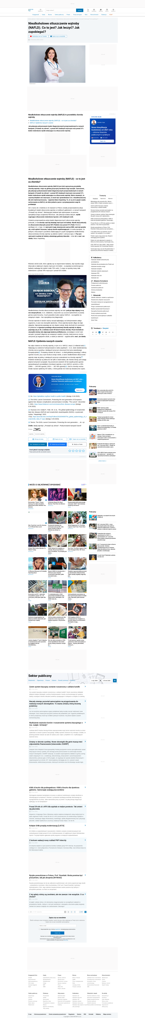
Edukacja (103, 14)
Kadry (43, 14)
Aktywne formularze (101, 281)
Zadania (48, 19)
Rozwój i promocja (63, 659)
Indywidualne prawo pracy (49, 956)
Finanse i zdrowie (76, 965)
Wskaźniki (97, 295)
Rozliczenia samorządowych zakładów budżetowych (101, 317)
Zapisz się (79, 369)
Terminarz (97, 328)
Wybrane (110, 198)
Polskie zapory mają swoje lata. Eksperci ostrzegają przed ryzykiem (102, 236)
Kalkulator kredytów (96, 268)
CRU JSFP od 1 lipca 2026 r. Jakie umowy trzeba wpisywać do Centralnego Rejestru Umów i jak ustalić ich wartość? (102, 245)
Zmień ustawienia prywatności (57, 993)
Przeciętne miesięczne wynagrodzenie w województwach (102, 303)
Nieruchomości (94, 14)
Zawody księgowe (32, 963)
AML (88, 965)
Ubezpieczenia (46, 960)
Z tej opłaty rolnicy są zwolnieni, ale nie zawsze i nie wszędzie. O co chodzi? (101, 232)
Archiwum (104, 976)
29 (109, 332)
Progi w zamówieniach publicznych (100, 306)
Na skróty (104, 972)
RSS (85, 993)
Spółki (73, 958)
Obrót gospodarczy (32, 960)
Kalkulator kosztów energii (98, 266)
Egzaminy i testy (47, 980)
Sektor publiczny (59, 14)
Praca (59, 963)
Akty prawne (61, 972)
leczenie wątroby (39, 413)
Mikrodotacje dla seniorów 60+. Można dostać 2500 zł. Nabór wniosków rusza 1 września (101, 202)
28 (106, 332)
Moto (86, 14)
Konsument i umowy (62, 960)
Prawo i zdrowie (61, 967)
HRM (44, 965)
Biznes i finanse (76, 956)
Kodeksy (60, 983)
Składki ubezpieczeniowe (93, 978)
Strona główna (31, 19)
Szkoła (44, 976)
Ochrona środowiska (96, 290)
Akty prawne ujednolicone (64, 981)
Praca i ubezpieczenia (77, 960)
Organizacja (40, 659)
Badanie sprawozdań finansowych (100, 308)
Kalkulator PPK (95, 273)
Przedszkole (46, 974)
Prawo (68, 14)
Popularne (95, 198)
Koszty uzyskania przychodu (98, 313)
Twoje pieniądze (77, 14)
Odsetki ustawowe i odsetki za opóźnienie (102, 297)
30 (112, 332)
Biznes (50, 14)
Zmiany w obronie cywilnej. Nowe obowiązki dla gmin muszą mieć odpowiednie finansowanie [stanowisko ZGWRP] (102, 215)
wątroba (31, 413)
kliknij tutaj (66, 918)
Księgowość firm (32, 954)
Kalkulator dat (95, 277)
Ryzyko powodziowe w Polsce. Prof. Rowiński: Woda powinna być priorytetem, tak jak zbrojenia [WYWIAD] (102, 228)
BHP (44, 963)
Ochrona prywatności (40, 993)
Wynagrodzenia (47, 958)
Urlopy (44, 962)
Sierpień (106, 328)
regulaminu (57, 908)
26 (99, 332)
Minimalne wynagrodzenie (93, 976)
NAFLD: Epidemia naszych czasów (41, 123)
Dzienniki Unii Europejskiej (64, 980)
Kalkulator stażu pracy (77, 981)
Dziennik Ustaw (61, 974)
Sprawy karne (61, 958)
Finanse (47, 659)
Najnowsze (103, 198)
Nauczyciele (46, 978)
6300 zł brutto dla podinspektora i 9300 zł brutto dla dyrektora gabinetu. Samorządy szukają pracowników (102, 219)
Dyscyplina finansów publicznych (100, 311)
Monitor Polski (61, 976)
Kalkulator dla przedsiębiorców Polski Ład (102, 264)
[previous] (65, 891)
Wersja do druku (39, 418)
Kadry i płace (31, 981)
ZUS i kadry (31, 962)
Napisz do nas (59, 418)
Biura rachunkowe (92, 954)
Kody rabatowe (105, 978)
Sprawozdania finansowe (93, 963)
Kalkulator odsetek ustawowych (99, 271)
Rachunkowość (32, 958)
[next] (85, 891)
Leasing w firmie (76, 963)
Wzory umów (105, 980)
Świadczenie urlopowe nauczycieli (100, 299)
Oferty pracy (105, 985)
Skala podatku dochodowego (94, 983)
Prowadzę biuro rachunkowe (94, 958)
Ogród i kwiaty (105, 963)
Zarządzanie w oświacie (48, 981)
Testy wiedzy (46, 987)
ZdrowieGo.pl (105, 974)
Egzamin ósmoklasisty (48, 985)
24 (92, 332)
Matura (44, 983)
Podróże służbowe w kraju (93, 974)
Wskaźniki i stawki (92, 972)
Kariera (79, 993)
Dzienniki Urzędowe (62, 978)
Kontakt (91, 993)
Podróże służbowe (91, 980)
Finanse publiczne (96, 285)
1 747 (81, 890)
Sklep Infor (60, 965)
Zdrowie (53, 19)
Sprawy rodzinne (62, 956)
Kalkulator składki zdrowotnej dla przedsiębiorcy (100, 261)
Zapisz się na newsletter (79, 418)
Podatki (30, 956)
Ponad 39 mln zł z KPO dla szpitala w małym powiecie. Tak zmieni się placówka (103, 223)
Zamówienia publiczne (97, 287)
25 (96, 332)
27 (102, 332)
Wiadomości (31, 659)
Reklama (98, 993)
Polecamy (92, 512)
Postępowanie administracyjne (99, 283)
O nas (29, 993)
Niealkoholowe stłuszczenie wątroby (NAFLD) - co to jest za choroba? (53, 120)
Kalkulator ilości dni (96, 275)
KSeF (111, 14)
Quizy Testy (94, 320)
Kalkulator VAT (75, 978)
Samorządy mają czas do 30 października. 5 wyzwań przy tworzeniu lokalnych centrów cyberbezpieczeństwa (102, 249)
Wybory (93, 292)
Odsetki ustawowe (91, 981)
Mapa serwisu (107, 993)
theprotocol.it (105, 983)
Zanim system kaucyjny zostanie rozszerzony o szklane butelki (99, 206)
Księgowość (35, 14)
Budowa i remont (106, 962)
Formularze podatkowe (107, 981)
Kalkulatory (97, 257)
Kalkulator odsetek (76, 980)
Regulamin (71, 993)
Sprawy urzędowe (62, 962)
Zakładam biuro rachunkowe (94, 956)
